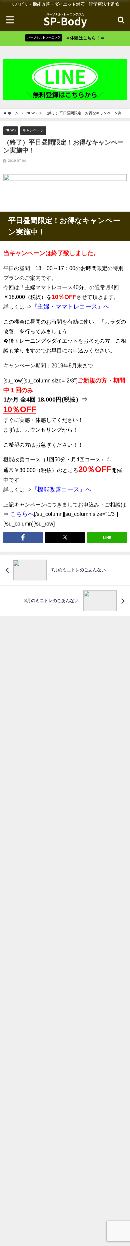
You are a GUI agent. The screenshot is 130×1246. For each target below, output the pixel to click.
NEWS (10, 130)
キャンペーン (33, 130)
